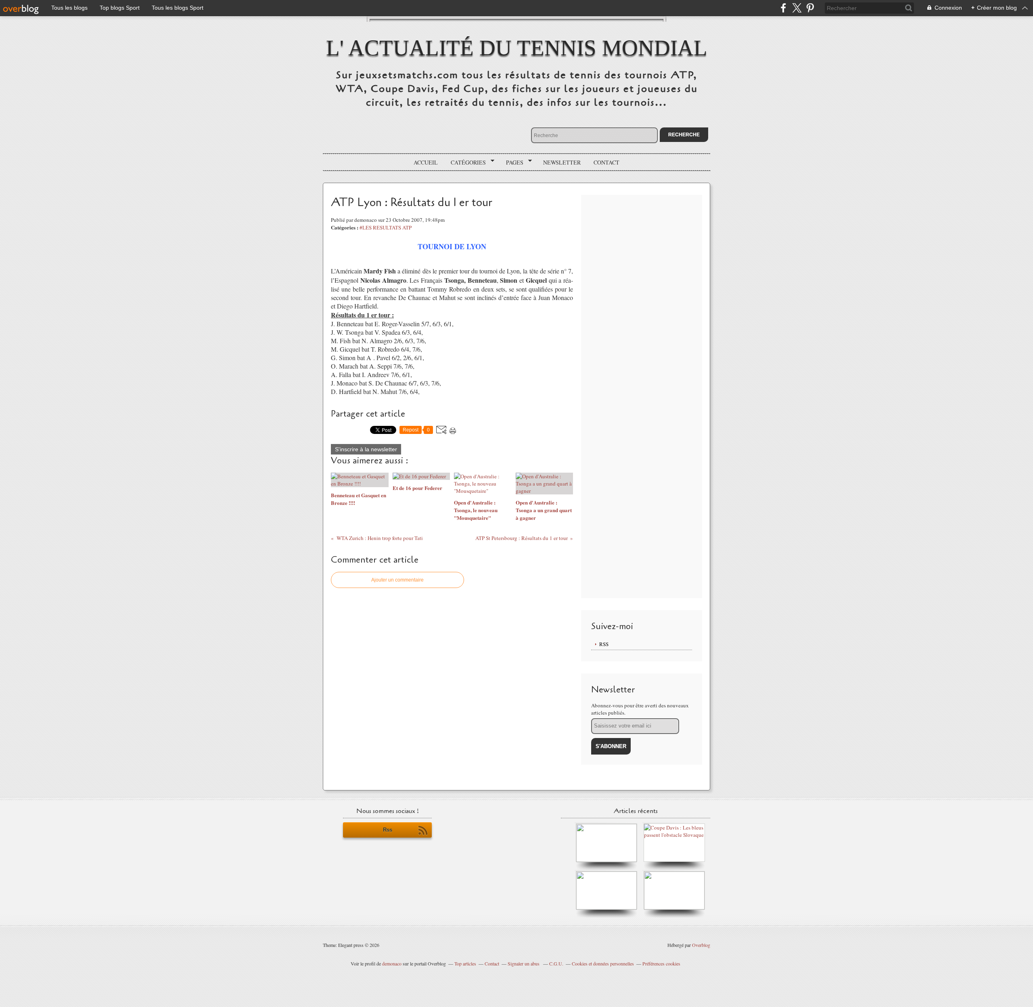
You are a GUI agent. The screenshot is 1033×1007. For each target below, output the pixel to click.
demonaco (391, 963)
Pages (511, 162)
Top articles (465, 963)
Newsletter (562, 162)
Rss (387, 830)
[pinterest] (810, 8)
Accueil (426, 162)
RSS (604, 644)
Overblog (701, 945)
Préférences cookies (661, 963)
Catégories (465, 162)
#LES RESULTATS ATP (386, 227)
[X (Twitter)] (797, 8)
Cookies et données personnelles (603, 963)
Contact (606, 162)
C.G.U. (556, 963)
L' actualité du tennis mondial (516, 47)
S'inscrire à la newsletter (366, 449)
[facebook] (783, 8)
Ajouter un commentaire (397, 580)
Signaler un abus (524, 963)
